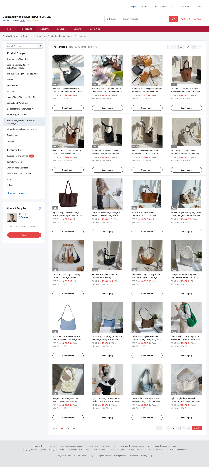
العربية (115, 449)
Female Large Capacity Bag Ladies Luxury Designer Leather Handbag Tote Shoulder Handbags (186, 215)
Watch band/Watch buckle (18, 103)
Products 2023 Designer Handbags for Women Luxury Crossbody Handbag (147, 91)
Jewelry (10, 141)
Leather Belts (13, 85)
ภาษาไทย (146, 449)
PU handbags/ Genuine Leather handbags (21, 122)
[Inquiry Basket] (173, 6)
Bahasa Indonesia (179, 449)
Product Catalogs (18, 193)
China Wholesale (92, 446)
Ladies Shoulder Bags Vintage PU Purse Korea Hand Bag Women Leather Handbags (106, 215)
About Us (45, 28)
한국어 (123, 449)
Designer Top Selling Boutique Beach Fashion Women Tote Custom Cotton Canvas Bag (65, 401)
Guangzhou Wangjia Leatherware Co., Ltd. (27, 16)
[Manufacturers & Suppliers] (21, 5)
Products (28, 28)
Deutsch (95, 449)
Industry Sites (123, 446)
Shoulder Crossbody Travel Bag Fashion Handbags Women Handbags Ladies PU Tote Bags (66, 277)
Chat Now (27, 217)
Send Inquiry (68, 108)
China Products (49, 446)
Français (63, 449)
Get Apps (185, 6)
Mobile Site (166, 446)
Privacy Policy (146, 455)
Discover (77, 28)
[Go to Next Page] (199, 47)
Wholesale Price (108, 446)
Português (53, 449)
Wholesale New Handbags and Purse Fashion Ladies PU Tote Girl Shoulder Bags (146, 153)
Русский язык (74, 449)
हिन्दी (138, 449)
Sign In (134, 6)
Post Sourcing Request (194, 19)
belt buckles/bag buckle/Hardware (22, 73)
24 (62, 428)
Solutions (61, 28)
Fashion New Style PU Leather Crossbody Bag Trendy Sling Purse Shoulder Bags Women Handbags (147, 339)
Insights (176, 446)
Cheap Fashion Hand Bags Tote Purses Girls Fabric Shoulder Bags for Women (186, 339)
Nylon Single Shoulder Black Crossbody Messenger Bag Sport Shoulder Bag (185, 401)
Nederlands (105, 449)
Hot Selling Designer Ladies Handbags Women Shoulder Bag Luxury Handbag (185, 153)
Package (11, 91)
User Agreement (120, 455)
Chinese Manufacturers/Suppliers (70, 446)
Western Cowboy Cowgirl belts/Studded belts (18, 66)
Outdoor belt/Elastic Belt (18, 59)
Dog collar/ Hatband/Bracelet (20, 108)
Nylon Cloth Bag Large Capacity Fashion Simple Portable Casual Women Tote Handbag (106, 401)
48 (74, 428)
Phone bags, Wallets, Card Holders (22, 129)
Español (43, 449)
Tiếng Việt (165, 449)
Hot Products (35, 446)
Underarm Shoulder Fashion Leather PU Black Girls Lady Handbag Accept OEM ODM (144, 215)
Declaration (134, 455)
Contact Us (95, 28)
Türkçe (155, 449)
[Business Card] (40, 208)
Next (196, 428)
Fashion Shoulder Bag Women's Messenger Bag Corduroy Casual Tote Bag (146, 401)
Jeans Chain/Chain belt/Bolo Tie (21, 97)
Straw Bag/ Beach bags (17, 114)
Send (24, 235)
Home (9, 28)
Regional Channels (138, 446)
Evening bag (12, 135)
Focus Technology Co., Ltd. (85, 455)
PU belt (10, 79)
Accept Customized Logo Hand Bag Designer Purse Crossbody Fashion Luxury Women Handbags (186, 277)
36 (68, 428)
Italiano (86, 449)
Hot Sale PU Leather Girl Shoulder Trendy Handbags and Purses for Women (185, 91)
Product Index (153, 446)
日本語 (131, 449)
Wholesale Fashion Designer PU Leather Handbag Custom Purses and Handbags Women (67, 91)
